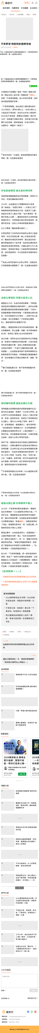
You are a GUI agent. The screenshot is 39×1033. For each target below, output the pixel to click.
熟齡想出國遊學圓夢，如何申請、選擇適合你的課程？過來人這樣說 (26, 841)
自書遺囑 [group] (20, 14)
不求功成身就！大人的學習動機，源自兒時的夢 (26, 864)
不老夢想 (6, 635)
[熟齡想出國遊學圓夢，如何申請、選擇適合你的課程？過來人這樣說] (7, 842)
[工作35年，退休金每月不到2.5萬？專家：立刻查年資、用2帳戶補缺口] (7, 937)
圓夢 (4, 632)
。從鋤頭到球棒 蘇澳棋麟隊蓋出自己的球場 (18, 576)
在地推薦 (24, 8)
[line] (32, 1012)
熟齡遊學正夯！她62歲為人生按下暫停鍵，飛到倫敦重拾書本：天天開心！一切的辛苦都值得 (26, 877)
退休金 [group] (12, 14)
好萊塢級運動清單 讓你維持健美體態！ (26, 687)
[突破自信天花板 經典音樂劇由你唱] (7, 830)
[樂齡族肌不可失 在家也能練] (7, 677)
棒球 (19, 632)
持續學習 (15, 8)
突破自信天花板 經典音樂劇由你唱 (26, 828)
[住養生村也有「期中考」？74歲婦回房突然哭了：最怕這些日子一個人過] (7, 949)
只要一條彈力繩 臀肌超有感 (26, 710)
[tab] (16, 780)
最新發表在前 (32, 998)
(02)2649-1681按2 (14, 1019)
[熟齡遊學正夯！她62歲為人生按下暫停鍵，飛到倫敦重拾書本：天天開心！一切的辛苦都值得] (7, 878)
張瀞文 (12, 632)
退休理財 (6, 8)
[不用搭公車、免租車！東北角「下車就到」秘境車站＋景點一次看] (7, 913)
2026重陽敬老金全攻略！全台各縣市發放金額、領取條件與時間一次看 (26, 900)
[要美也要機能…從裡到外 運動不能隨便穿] (7, 725)
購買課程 (27, 2)
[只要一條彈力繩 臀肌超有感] (7, 713)
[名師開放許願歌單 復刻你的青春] (7, 794)
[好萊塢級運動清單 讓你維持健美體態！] (7, 689)
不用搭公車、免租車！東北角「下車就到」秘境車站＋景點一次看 (26, 912)
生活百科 (33, 8)
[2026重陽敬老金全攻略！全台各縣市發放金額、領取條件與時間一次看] (7, 901)
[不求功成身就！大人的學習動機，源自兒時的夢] (7, 866)
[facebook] (28, 1012)
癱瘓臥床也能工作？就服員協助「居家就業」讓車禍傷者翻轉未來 (26, 805)
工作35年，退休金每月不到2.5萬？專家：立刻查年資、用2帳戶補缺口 (26, 936)
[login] (32, 3)
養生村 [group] (4, 14)
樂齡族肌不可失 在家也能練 (26, 674)
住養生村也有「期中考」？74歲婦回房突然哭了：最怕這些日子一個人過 (26, 948)
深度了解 (27, 774)
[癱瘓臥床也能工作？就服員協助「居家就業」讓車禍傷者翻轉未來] (7, 806)
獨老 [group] (34, 14)
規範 (2, 990)
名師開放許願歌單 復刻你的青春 (26, 792)
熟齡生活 (28, 632)
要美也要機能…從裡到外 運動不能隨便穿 (26, 723)
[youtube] (35, 1012)
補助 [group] (28, 14)
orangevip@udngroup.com (17, 1016)
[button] (36, 3)
